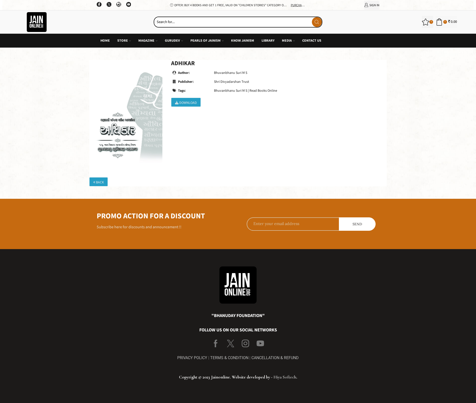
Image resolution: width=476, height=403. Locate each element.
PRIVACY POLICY (192, 357)
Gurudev (172, 40)
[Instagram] (118, 5)
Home (105, 40)
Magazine (146, 40)
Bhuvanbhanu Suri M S (230, 73)
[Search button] (317, 22)
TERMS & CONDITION (229, 357)
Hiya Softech (284, 377)
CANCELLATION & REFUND (275, 357)
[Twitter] (109, 5)
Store (122, 40)
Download (187, 103)
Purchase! (298, 5)
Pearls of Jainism (205, 40)
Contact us (311, 40)
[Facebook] (99, 5)
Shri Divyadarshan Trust (231, 82)
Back (99, 182)
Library (268, 40)
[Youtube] (128, 5)
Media (287, 40)
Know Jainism (242, 40)
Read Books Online (263, 90)
